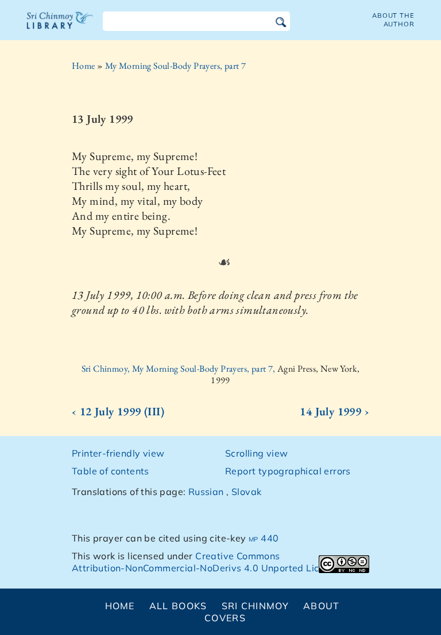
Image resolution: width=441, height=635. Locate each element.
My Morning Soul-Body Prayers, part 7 (175, 66)
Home (83, 66)
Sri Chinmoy (255, 605)
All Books (178, 605)
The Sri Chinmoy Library (60, 27)
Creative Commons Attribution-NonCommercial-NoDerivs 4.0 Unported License (206, 562)
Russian (206, 491)
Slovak (246, 491)
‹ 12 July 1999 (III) (118, 411)
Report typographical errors (288, 471)
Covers (225, 618)
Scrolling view (256, 453)
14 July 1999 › (334, 411)
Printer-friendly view (118, 453)
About (321, 605)
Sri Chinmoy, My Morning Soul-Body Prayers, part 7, (179, 369)
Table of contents (110, 471)
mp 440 (263, 538)
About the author (393, 19)
